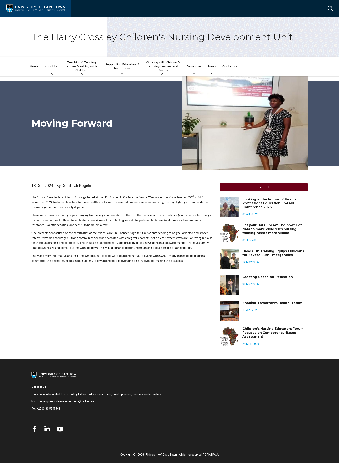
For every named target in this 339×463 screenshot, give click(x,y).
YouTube (60, 429)
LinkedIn (47, 429)
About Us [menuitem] (51, 66)
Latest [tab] (264, 187)
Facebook (34, 429)
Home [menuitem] (34, 66)
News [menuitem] (212, 66)
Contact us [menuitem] (230, 66)
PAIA (215, 454)
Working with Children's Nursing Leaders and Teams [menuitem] (163, 66)
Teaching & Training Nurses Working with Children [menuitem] (81, 66)
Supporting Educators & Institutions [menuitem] (122, 66)
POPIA (207, 454)
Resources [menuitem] (194, 66)
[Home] (35, 8)
